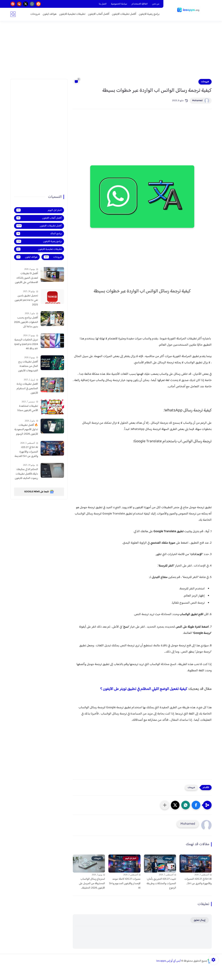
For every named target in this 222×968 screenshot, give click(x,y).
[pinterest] (12, 4)
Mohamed (197, 101)
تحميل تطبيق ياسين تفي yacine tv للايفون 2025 (26, 300)
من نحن (155, 4)
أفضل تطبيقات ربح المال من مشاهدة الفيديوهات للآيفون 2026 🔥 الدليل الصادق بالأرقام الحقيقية (28, 366)
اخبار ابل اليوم (39, 210)
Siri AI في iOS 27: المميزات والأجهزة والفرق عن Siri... (198, 881)
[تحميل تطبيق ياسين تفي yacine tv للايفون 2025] (52, 296)
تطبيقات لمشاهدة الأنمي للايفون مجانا (27, 408)
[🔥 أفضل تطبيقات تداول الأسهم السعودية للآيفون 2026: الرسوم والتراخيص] (52, 426)
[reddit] (38, 4)
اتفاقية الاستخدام (140, 4)
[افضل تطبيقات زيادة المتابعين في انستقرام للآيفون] (52, 385)
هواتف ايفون (50, 14)
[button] (196, 805)
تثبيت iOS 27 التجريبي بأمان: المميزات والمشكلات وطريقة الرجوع (161, 883)
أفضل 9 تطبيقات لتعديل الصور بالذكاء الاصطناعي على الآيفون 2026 (26, 278)
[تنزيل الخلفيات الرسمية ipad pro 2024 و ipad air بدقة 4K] (52, 340)
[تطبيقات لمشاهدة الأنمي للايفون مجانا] (52, 407)
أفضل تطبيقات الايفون (124, 14)
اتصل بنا (102, 4)
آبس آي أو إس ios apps (168, 961)
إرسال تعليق (199, 920)
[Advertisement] (111, 52)
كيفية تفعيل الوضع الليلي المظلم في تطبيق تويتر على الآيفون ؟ (143, 689)
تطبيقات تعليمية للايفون (72, 14)
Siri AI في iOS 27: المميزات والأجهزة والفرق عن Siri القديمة (26, 452)
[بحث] (13, 14)
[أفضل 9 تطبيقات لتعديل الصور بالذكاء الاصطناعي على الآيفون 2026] (52, 274)
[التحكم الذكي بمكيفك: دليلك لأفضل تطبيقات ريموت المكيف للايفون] (52, 470)
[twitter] (25, 4)
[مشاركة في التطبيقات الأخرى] (164, 805)
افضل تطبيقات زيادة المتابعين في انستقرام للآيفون (27, 388)
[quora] (19, 4)
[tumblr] (32, 4)
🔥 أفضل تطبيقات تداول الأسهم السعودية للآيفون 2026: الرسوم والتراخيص (26, 430)
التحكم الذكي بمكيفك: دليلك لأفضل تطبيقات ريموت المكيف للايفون (26, 474)
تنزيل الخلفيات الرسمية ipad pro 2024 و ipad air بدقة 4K (26, 344)
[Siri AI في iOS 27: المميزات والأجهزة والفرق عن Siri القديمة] (52, 448)
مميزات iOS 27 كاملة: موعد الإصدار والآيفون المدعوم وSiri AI (124, 883)
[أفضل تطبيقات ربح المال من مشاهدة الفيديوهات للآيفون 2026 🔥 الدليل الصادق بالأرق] (52, 362)
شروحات (35, 14)
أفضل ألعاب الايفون (98, 14)
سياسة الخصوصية (119, 4)
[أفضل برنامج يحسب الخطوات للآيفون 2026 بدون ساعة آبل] (52, 318)
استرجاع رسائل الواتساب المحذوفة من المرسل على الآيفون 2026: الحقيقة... (92, 883)
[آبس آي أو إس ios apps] (188, 10)
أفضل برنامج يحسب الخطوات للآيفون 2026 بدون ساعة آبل (26, 322)
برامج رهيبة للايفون (149, 14)
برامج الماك (39, 233)
